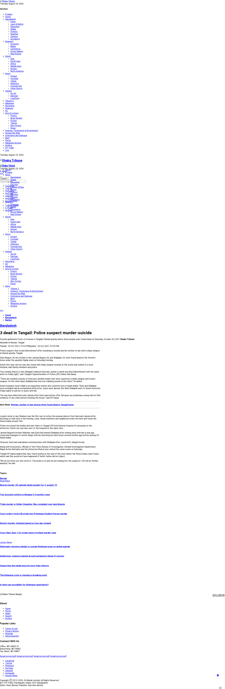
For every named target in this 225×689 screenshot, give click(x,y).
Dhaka (13, 29)
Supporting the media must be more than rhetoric (24, 565)
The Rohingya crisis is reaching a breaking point (23, 575)
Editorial (14, 96)
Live (7, 150)
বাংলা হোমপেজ (219, 595)
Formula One (16, 86)
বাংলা (1, 173)
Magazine (9, 103)
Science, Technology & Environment (21, 130)
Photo (8, 140)
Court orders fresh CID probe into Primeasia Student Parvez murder (33, 514)
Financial (9, 108)
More (7, 286)
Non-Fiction (15, 125)
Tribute (13, 123)
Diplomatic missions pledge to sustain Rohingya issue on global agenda (35, 546)
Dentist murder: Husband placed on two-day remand (25, 523)
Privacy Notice (12, 631)
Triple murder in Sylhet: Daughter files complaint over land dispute (32, 504)
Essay (13, 128)
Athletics (14, 83)
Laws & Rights (16, 24)
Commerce (15, 49)
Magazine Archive (13, 143)
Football (14, 78)
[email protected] (8, 656)
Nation (13, 189)
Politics (13, 31)
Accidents (15, 39)
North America (17, 71)
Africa (13, 64)
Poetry (13, 115)
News (7, 175)
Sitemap (9, 633)
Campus (14, 36)
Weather (14, 34)
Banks (13, 46)
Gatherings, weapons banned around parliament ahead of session (32, 556)
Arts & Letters (11, 113)
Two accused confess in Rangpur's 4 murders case (25, 494)
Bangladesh (10, 19)
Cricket (13, 76)
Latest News (6, 542)
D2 (6, 111)
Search (8, 616)
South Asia (15, 61)
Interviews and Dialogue (16, 135)
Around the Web (12, 133)
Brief (7, 138)
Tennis (13, 81)
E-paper (8, 14)
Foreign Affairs (17, 187)
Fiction (13, 120)
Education (15, 26)
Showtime (9, 106)
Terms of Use (11, 628)
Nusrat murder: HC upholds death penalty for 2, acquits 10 (28, 485)
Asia (12, 59)
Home (8, 16)
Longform (14, 98)
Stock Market (16, 51)
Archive (8, 145)
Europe (13, 68)
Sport (7, 73)
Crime (13, 21)
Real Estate (15, 54)
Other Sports (16, 88)
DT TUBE (9, 148)
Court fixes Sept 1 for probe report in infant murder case (28, 533)
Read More (5, 481)
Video (7, 613)
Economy (14, 44)
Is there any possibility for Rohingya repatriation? (24, 585)
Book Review (16, 118)
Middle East (15, 66)
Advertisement (12, 636)
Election (14, 185)
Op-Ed (13, 93)
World (8, 56)
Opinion (8, 91)
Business (9, 41)
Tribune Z (9, 101)
